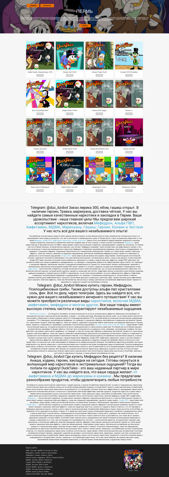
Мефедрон (129, 243)
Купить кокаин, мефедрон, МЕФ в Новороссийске (45, 457)
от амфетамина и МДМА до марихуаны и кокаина (82, 374)
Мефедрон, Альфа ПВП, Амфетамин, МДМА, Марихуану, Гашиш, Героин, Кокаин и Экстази (84, 225)
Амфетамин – (33, 269)
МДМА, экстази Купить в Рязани (38, 469)
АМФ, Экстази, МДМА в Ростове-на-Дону (42, 450)
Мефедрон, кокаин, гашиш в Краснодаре (41, 453)
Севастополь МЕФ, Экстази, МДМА (39, 474)
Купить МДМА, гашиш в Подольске (39, 467)
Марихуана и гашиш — (38, 314)
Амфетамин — (33, 405)
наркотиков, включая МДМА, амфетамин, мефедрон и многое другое (85, 303)
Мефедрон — (33, 398)
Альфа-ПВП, (66, 256)
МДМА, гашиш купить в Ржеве (37, 472)
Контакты (47, 5)
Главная (33, 5)
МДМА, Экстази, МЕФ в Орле (37, 464)
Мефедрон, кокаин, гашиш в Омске (39, 455)
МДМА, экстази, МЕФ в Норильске (39, 460)
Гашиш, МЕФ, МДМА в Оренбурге (38, 462)
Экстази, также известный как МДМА (110, 325)
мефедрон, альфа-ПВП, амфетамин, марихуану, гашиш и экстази (60, 240)
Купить (85, 26)
